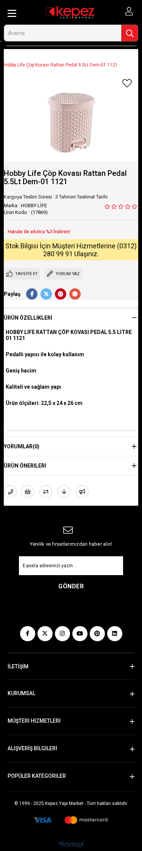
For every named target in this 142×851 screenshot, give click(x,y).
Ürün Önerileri (25, 466)
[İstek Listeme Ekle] (27, 491)
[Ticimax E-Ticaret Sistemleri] (71, 845)
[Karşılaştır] (45, 491)
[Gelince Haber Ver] (82, 491)
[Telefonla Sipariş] (10, 491)
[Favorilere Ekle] (126, 83)
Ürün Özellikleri (28, 318)
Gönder (71, 586)
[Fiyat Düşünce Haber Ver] (63, 491)
